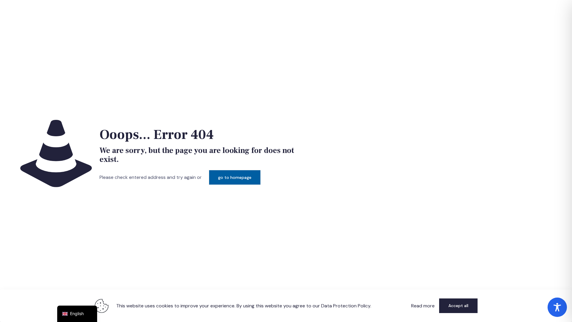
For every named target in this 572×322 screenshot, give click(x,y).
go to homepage (234, 177)
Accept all (458, 305)
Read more (423, 306)
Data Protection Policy (345, 306)
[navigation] (77, 314)
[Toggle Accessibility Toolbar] (557, 307)
